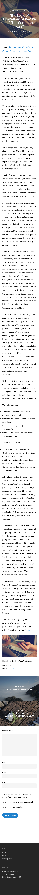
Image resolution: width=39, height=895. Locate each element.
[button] (36, 2)
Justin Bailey (13, 31)
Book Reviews (15, 10)
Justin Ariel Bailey (10, 2)
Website (5, 782)
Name (5, 763)
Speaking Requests (8, 859)
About (4, 852)
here (28, 630)
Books (26, 10)
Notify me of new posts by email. (15, 807)
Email (4, 772)
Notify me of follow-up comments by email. (19, 802)
